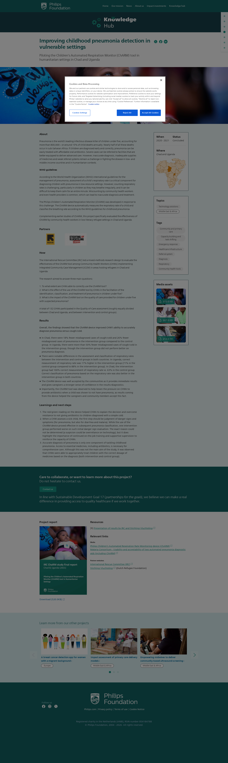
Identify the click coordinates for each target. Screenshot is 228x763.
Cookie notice (93, 104)
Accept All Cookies (150, 112)
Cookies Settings (79, 112)
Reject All (127, 112)
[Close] (161, 80)
